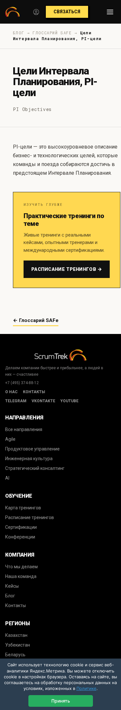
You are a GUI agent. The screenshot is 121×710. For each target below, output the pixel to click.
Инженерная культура (29, 458)
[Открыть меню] (110, 12)
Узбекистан (17, 645)
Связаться (67, 11)
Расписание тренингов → (66, 269)
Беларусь (15, 654)
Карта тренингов (23, 507)
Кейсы (12, 586)
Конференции (20, 536)
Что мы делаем (21, 566)
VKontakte (43, 401)
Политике (86, 688)
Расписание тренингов (29, 517)
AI (7, 478)
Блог (10, 595)
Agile (10, 439)
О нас (11, 392)
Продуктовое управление (32, 448)
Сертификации (21, 527)
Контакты (34, 392)
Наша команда (20, 576)
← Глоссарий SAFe (35, 320)
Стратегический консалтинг (35, 468)
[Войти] (36, 12)
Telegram (15, 401)
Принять (60, 701)
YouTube (69, 401)
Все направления (23, 429)
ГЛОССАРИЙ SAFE (52, 32)
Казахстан (16, 635)
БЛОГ (19, 32)
